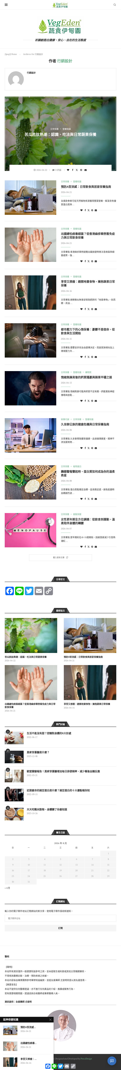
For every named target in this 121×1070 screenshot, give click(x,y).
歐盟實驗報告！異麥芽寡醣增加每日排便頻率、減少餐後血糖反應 (63, 771)
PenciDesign (86, 1058)
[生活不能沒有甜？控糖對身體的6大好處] (14, 738)
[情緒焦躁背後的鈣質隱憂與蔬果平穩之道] (30, 388)
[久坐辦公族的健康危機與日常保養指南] (30, 435)
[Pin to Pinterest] (81, 170)
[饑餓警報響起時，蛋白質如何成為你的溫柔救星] (30, 482)
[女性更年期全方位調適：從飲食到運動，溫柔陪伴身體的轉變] (30, 530)
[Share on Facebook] (73, 170)
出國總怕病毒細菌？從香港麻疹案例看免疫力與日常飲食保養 (30, 705)
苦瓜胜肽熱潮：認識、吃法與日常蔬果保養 (60, 134)
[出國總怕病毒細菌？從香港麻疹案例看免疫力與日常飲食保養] (30, 245)
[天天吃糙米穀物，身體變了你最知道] (14, 814)
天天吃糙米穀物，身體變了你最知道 (47, 809)
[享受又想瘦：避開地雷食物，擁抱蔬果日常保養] (30, 292)
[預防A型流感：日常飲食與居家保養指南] (30, 197)
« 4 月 (7, 887)
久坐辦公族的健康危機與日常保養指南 (85, 424)
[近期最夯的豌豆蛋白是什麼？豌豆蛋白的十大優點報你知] (14, 795)
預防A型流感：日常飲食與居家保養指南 (86, 186)
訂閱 (60, 928)
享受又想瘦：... (28, 1059)
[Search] (114, 4)
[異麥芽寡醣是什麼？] (14, 757)
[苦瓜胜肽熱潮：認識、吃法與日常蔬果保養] (31, 635)
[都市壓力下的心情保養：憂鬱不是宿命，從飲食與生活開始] (30, 340)
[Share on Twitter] (77, 170)
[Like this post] (68, 170)
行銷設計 (31, 72)
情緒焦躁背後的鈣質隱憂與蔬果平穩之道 (86, 377)
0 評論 (58, 169)
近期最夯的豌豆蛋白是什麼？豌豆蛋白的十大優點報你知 (58, 790)
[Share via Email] (85, 170)
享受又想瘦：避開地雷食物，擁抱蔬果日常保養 (87, 704)
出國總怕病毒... (28, 1043)
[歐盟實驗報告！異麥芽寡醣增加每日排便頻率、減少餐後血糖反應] (14, 776)
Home (14, 54)
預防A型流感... (28, 1027)
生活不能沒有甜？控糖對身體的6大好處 (49, 733)
